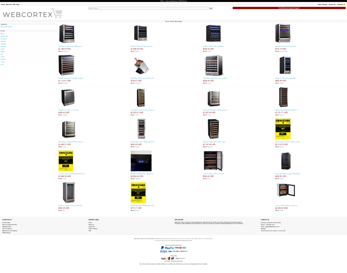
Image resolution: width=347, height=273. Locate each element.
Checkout (340, 4)
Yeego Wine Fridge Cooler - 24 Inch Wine (215, 78)
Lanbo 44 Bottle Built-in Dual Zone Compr (215, 110)
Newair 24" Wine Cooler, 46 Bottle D (213, 46)
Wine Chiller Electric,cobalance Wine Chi (142, 78)
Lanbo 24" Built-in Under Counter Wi (213, 174)
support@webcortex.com (272, 226)
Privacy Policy (6, 222)
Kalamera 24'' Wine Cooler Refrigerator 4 (70, 46)
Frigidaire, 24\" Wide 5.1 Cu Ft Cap (68, 110)
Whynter (3, 59)
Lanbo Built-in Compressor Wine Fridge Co (70, 142)
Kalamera (3, 46)
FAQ (14, 4)
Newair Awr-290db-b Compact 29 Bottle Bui (287, 174)
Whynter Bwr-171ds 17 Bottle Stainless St (142, 142)
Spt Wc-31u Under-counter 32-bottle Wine (70, 205)
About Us (9, 4)
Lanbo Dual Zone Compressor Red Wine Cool (71, 174)
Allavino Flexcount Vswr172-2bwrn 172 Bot (287, 142)
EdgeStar (3, 41)
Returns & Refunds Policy (9, 225)
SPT (2, 54)
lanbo (2, 64)
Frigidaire (3, 44)
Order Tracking (322, 4)
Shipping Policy (6, 226)
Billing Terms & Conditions (9, 231)
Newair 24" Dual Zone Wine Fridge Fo (142, 46)
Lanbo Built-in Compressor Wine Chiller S (142, 110)
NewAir (3, 51)
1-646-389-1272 (270, 225)
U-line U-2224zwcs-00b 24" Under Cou (286, 205)
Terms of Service (7, 228)
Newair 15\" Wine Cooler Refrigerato (285, 78)
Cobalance (4, 39)
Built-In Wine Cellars (6, 26)
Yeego (2, 62)
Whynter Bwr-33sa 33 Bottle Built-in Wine (142, 205)
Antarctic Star (4, 36)
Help (17, 4)
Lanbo (2, 49)
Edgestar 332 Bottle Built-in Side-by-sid (142, 174)
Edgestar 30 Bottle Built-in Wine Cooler (214, 142)
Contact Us (332, 4)
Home (3, 4)
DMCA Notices (6, 233)
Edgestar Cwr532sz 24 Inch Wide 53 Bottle (70, 78)
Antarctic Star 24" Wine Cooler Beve (285, 46)
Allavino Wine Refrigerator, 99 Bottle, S (286, 110)
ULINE (2, 57)
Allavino (3, 34)
